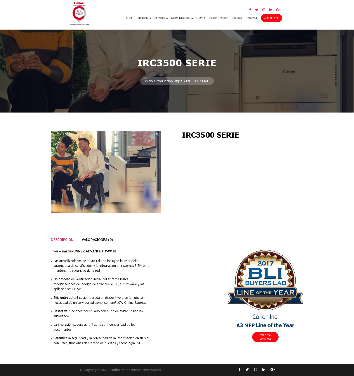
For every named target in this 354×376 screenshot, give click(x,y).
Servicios (160, 17)
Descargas (252, 17)
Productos (142, 17)
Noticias (237, 17)
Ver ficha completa (265, 337)
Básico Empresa (218, 17)
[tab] (62, 240)
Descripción (62, 240)
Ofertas (200, 17)
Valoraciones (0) (97, 240)
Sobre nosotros (180, 17)
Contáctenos (271, 17)
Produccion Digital (169, 81)
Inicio (129, 17)
